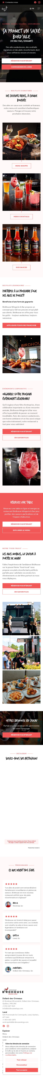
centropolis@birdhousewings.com (16, 1022)
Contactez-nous (11, 2)
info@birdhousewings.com (13, 1008)
